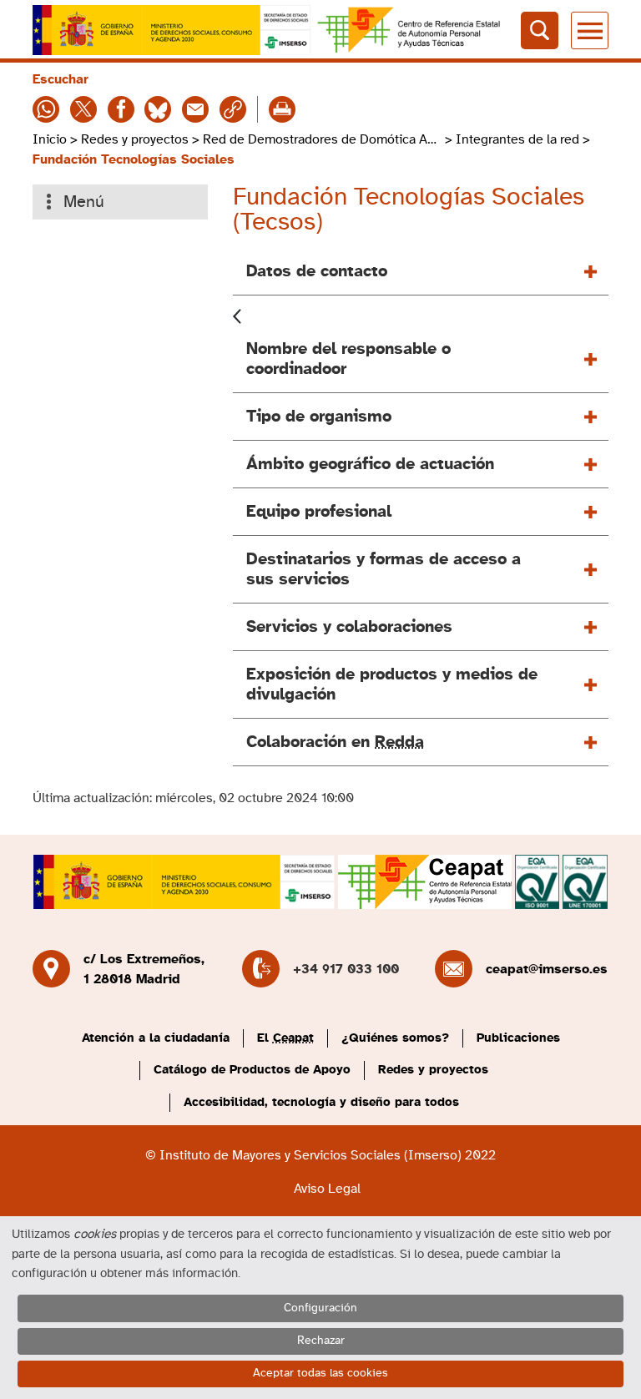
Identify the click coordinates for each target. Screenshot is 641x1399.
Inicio (50, 139)
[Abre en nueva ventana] (171, 30)
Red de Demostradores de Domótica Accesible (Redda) (322, 139)
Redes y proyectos (135, 139)
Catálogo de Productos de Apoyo (252, 1069)
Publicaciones (518, 1038)
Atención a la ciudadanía (156, 1038)
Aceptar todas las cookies (320, 1373)
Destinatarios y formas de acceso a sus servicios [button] (383, 569)
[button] (420, 742)
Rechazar (321, 1340)
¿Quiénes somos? (395, 1038)
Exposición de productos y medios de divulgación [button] (392, 684)
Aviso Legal (327, 1188)
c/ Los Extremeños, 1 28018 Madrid (143, 969)
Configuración (320, 1308)
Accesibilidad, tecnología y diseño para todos (321, 1102)
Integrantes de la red (517, 139)
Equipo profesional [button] (318, 511)
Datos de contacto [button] (316, 271)
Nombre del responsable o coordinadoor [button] (348, 359)
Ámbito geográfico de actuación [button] (370, 464)
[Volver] (237, 315)
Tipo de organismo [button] (318, 416)
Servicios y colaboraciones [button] (349, 627)
